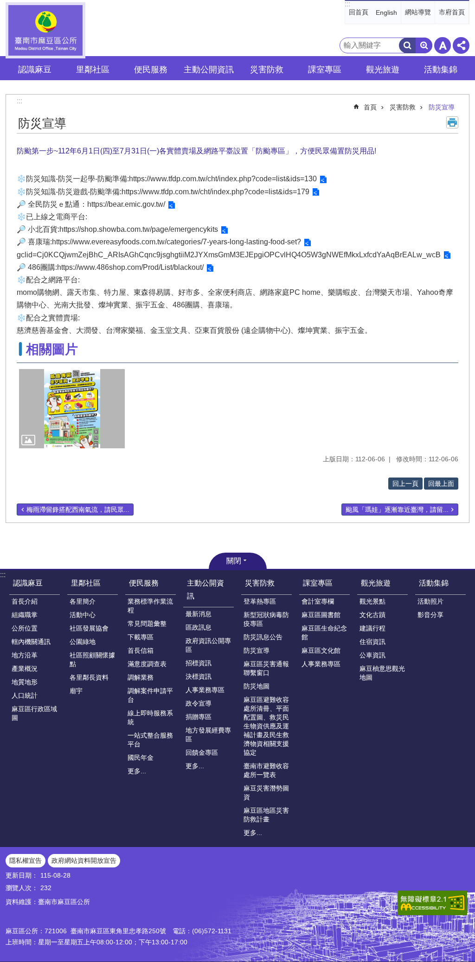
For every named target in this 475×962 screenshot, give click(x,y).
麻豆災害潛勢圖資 (266, 792)
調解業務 (141, 677)
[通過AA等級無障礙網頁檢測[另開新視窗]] (432, 903)
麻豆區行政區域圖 (34, 713)
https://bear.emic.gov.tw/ (126, 204)
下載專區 (141, 637)
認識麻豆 (28, 583)
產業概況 (25, 668)
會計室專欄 (318, 601)
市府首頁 (452, 12)
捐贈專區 (199, 716)
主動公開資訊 (205, 589)
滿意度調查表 (147, 664)
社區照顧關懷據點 (92, 659)
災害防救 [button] (266, 69)
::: (347, 4)
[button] (72, 408)
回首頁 (358, 12)
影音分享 (430, 614)
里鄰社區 (86, 583)
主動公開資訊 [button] (209, 69)
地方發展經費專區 (208, 734)
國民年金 (141, 757)
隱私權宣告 (25, 860)
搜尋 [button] (407, 45)
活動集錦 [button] (440, 69)
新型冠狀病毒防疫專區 (266, 619)
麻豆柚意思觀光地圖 (382, 673)
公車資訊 (372, 655)
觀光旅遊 (376, 583)
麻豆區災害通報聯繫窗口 (266, 668)
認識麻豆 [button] (34, 69)
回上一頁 (405, 483)
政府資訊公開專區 (208, 645)
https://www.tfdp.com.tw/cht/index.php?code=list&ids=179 (215, 192)
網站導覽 (418, 12)
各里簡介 (83, 601)
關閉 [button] (233, 561)
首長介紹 (25, 601)
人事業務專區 (205, 690)
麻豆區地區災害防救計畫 (266, 815)
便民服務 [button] (150, 69)
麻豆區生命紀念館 (324, 632)
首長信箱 (141, 650)
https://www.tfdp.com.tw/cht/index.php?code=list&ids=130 (223, 179)
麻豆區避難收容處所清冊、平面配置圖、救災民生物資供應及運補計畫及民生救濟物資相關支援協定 (266, 726)
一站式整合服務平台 (150, 740)
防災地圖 (257, 686)
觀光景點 (372, 601)
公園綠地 (83, 641)
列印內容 (452, 122)
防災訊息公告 (263, 637)
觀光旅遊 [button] (382, 69)
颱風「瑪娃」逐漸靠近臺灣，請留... (397, 509)
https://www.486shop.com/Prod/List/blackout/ (130, 267)
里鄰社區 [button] (92, 69)
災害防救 (403, 107)
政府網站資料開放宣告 (83, 860)
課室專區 (318, 583)
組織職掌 (25, 614)
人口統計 (25, 695)
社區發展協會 (89, 628)
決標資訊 (199, 676)
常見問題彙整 (147, 623)
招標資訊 (199, 663)
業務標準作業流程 (150, 606)
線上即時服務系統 (150, 717)
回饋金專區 (202, 752)
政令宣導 (199, 703)
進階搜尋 (424, 45)
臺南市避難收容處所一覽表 (266, 770)
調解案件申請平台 (150, 695)
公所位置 (25, 628)
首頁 (370, 107)
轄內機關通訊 (31, 641)
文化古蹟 (372, 614)
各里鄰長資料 (89, 677)
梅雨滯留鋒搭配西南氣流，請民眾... (77, 509)
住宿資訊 (372, 641)
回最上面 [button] (441, 483)
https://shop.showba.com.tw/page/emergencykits (138, 229)
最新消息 (199, 614)
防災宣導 (442, 107)
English (386, 12)
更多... (137, 771)
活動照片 (430, 601)
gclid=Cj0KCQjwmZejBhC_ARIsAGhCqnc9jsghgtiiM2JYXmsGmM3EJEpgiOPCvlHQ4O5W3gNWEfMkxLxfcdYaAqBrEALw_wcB (229, 255)
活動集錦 (434, 583)
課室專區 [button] (324, 69)
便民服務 (144, 583)
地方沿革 (25, 655)
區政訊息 (199, 627)
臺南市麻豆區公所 (45, 30)
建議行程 (372, 628)
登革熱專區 (260, 601)
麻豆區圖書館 (321, 614)
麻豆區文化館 (321, 650)
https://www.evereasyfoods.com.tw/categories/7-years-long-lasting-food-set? (176, 242)
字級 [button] (442, 45)
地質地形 (25, 682)
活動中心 (83, 614)
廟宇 (76, 690)
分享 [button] (461, 45)
